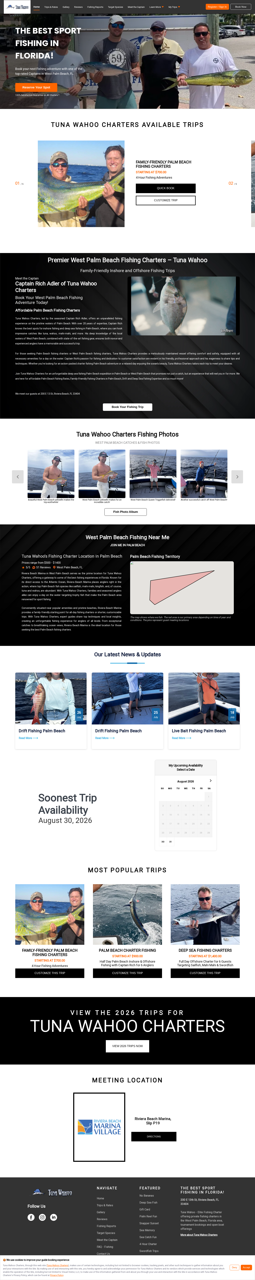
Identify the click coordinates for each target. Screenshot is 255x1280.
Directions (154, 1136)
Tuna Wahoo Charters (57, 1265)
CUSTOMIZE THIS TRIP (50, 973)
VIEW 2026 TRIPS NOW (127, 1046)
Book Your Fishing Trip (127, 407)
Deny (234, 1267)
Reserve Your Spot (36, 87)
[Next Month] (210, 780)
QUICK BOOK (166, 188)
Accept (246, 1267)
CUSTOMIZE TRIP (166, 200)
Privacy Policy (56, 1275)
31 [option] (170, 841)
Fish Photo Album (125, 511)
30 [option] (163, 841)
